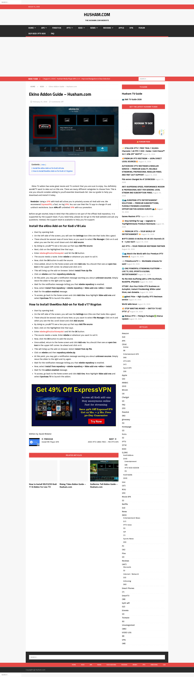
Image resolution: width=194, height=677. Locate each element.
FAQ (52, 33)
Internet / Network (131, 574)
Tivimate (125, 618)
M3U (124, 489)
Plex (124, 553)
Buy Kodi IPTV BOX (37, 33)
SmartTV (125, 596)
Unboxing (127, 581)
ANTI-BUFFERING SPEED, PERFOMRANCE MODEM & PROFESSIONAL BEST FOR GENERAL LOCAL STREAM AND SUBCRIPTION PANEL (143, 190)
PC (123, 546)
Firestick (56, 28)
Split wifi (126, 603)
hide (43, 165)
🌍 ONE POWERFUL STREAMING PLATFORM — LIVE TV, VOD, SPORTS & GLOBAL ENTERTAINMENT (142, 271)
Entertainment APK (131, 354)
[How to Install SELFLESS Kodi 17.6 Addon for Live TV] (43, 470)
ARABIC (125, 383)
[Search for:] (11, 2)
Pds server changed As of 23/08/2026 (138, 179)
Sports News (128, 539)
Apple (121, 28)
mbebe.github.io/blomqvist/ (52, 253)
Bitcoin (125, 390)
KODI (80, 28)
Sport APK (127, 368)
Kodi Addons (128, 455)
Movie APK (126, 497)
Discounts (127, 567)
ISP (124, 532)
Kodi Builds (127, 475)
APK (43, 28)
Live (123, 482)
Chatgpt (125, 397)
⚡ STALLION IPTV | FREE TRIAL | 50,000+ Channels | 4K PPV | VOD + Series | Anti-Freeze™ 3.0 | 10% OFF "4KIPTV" (143, 151)
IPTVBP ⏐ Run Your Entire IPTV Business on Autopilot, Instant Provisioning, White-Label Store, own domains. (141, 289)
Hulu (124, 434)
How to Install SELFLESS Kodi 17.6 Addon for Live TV (43, 485)
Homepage (126, 427)
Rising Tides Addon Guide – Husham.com (73, 485)
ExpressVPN (46, 204)
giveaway (126, 419)
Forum (142, 28)
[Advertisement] (97, 56)
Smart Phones (128, 588)
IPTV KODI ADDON (132, 468)
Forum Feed (144, 141)
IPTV (69, 28)
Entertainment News (131, 518)
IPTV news (127, 525)
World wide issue (129, 304)
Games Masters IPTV (131, 216)
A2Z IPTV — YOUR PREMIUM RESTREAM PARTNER (143, 246)
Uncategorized (128, 625)
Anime (125, 347)
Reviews (107, 28)
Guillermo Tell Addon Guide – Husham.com (104, 485)
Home (31, 28)
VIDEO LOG (126, 632)
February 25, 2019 (40, 102)
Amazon (125, 333)
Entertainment (130, 461)
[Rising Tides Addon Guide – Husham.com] (74, 470)
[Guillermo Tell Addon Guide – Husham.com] (104, 470)
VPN (131, 28)
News (93, 28)
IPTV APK (127, 361)
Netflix (125, 504)
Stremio (125, 610)
